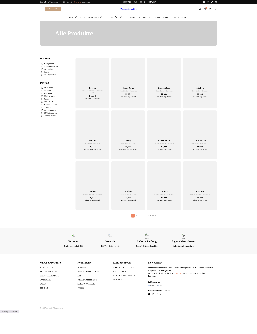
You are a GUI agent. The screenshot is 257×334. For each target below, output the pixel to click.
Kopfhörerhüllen (118, 17)
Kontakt (152, 2)
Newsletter (78, 2)
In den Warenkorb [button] (105, 155)
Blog (142, 2)
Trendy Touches (50, 116)
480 (149, 216)
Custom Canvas (50, 110)
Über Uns (127, 2)
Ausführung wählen (105, 104)
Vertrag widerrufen (9, 312)
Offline (46, 99)
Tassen (132, 17)
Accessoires (144, 17)
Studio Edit (48, 107)
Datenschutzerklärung (88, 272)
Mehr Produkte (181, 17)
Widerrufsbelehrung (87, 280)
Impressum (82, 268)
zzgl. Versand (96, 98)
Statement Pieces (50, 104)
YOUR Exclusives (50, 113)
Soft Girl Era (49, 102)
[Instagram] (208, 2)
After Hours (48, 88)
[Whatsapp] (216, 2)
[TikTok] (212, 2)
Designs (156, 17)
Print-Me (167, 17)
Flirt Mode (48, 93)
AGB (79, 276)
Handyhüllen (75, 17)
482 (156, 216)
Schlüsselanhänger (49, 276)
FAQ (135, 2)
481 (153, 216)
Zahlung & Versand (86, 284)
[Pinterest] (160, 294)
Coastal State (49, 90)
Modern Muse (49, 96)
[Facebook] (204, 2)
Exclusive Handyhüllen (95, 17)
